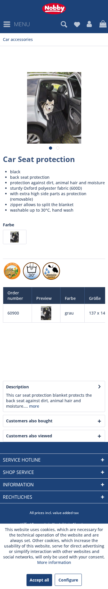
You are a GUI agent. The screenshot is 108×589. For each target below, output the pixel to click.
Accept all (39, 580)
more (33, 406)
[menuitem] (16, 24)
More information (54, 562)
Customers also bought (29, 421)
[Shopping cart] (102, 24)
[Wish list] (77, 24)
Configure (68, 580)
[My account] (89, 24)
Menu (22, 24)
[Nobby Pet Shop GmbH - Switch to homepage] (54, 8)
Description (17, 386)
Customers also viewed (29, 436)
